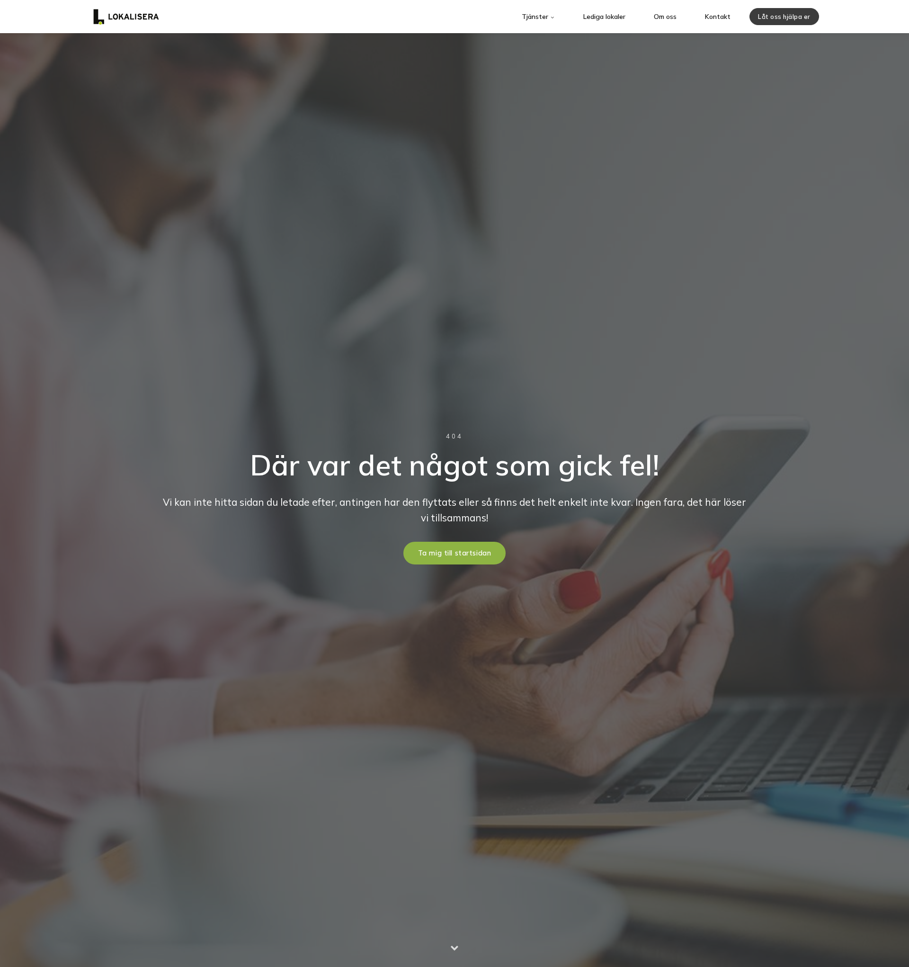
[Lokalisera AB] (126, 16)
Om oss (665, 16)
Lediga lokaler (604, 16)
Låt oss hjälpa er (784, 16)
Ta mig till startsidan (454, 553)
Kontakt (718, 16)
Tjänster (536, 16)
